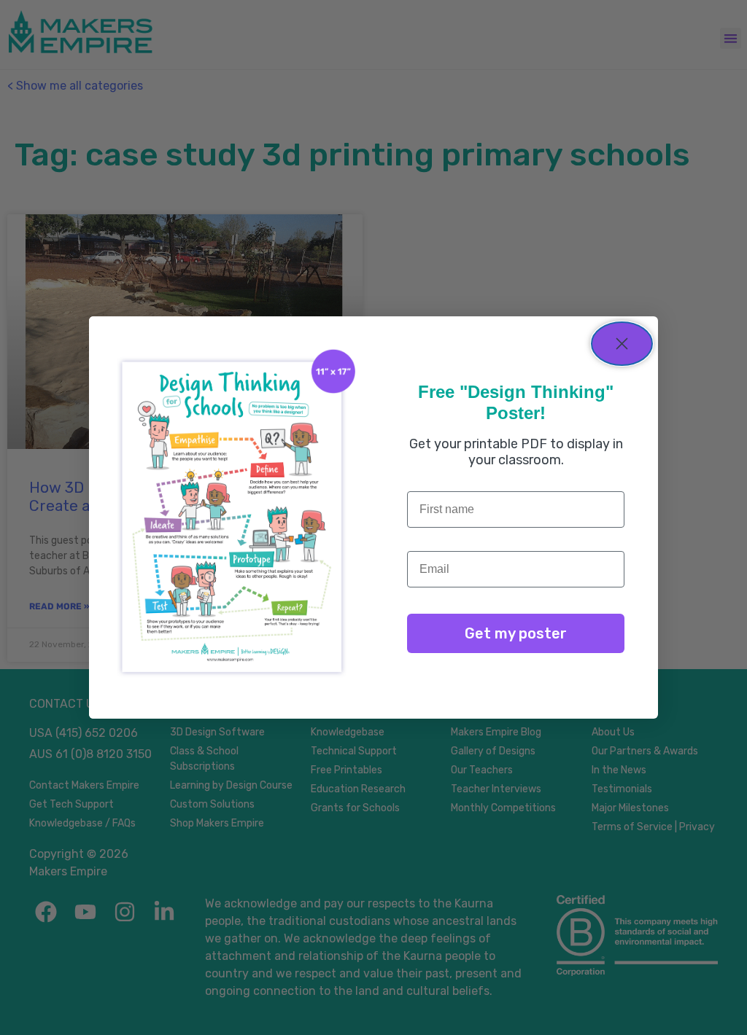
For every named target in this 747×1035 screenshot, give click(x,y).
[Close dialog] (622, 343)
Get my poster (516, 633)
